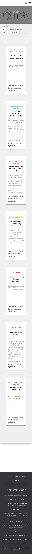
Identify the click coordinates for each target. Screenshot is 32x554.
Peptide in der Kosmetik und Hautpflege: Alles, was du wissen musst (16, 526)
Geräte (16, 218)
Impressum (9, 499)
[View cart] (30, 3)
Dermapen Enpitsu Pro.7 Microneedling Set (16, 169)
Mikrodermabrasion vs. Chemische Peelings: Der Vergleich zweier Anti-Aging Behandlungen (16, 515)
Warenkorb (9, 544)
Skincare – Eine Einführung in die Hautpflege (16, 535)
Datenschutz (16, 480)
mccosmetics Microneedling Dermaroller (16, 224)
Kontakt (23, 499)
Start (4, 26)
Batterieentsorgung (18, 476)
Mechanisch (18, 272)
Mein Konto (16, 509)
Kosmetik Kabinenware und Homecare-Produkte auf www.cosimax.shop (16, 504)
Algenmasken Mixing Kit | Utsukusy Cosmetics (16, 279)
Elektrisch (11, 51)
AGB (8, 476)
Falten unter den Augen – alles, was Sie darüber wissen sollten (16, 490)
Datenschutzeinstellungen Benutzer (16, 485)
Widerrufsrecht (21, 544)
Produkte (16, 531)
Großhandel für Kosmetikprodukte (16, 495)
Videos (27, 539)
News (11, 521)
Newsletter (19, 521)
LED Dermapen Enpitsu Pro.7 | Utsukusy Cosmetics (16, 113)
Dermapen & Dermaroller (16, 106)
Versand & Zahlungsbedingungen (12, 539)
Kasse (17, 499)
